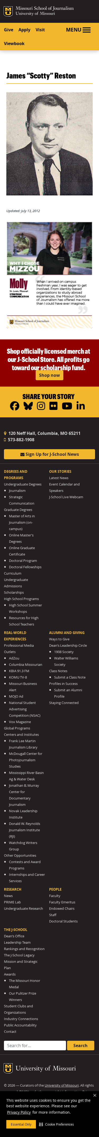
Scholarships (14, 592)
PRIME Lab (12, 902)
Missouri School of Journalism (45, 9)
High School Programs (21, 599)
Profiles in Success (63, 683)
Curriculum (12, 573)
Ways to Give (59, 639)
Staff (52, 915)
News (8, 896)
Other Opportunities (20, 855)
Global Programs (17, 728)
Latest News (58, 478)
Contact (10, 1031)
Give (8, 30)
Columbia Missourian (25, 664)
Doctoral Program (23, 560)
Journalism (17, 490)
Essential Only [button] (21, 1124)
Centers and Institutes (21, 734)
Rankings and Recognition (24, 949)
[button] (56, 1124)
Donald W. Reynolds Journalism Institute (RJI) (24, 830)
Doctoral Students (63, 921)
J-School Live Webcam (66, 497)
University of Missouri (35, 14)
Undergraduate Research (23, 908)
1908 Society (64, 652)
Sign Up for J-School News (52, 454)
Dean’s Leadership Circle (68, 645)
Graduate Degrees (18, 510)
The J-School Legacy (19, 955)
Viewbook (14, 43)
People (55, 889)
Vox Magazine (20, 722)
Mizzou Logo (8, 11)
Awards (10, 974)
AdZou (14, 658)
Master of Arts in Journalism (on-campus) (22, 522)
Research (12, 889)
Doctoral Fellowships (25, 567)
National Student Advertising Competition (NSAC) (24, 709)
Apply (24, 30)
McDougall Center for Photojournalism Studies (25, 760)
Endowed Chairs (61, 908)
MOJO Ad (16, 696)
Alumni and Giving (66, 632)
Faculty (54, 896)
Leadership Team (17, 942)
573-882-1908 (20, 440)
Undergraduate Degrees (22, 484)
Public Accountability (20, 1025)
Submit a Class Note (70, 677)
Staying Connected (64, 703)
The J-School (15, 929)
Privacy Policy (19, 1112)
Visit (40, 30)
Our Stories (60, 471)
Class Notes (58, 671)
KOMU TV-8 (18, 677)
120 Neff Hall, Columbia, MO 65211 (44, 433)
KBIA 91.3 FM (19, 671)
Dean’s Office (14, 936)
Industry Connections (21, 1019)
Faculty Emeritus (62, 902)
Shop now (49, 375)
